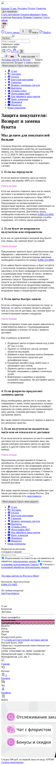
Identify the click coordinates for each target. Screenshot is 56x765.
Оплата (31, 8)
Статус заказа (12, 32)
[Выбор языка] (4, 23)
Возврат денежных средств (25, 85)
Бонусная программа (22, 79)
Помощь (27, 17)
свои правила (34, 496)
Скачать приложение (12, 762)
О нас (13, 8)
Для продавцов (9, 11)
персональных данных (25, 561)
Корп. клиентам (19, 99)
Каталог (5, 8)
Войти (35, 32)
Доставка (22, 8)
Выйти (47, 32)
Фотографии (20, 93)
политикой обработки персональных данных (25, 567)
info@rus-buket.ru (10, 593)
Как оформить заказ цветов (25, 96)
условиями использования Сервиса (20, 564)
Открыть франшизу (30, 14)
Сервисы (37, 17)
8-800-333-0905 (46, 214)
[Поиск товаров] (4, 51)
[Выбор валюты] (3, 27)
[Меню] (21, 51)
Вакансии (16, 105)
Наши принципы (16, 107)
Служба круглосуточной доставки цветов (26, 640)
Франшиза (16, 102)
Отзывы (19, 90)
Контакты (17, 17)
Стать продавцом (10, 14)
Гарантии (41, 8)
